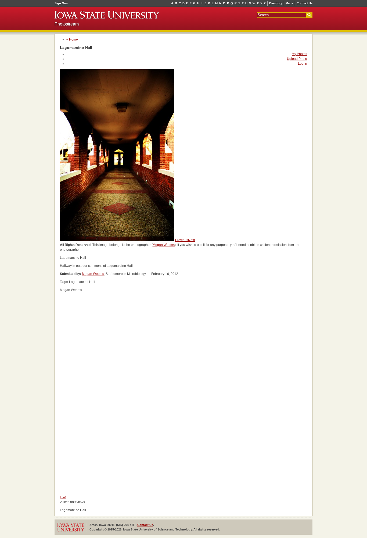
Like (63, 497)
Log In (302, 64)
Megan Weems (164, 245)
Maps (289, 3)
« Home (72, 39)
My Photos (299, 54)
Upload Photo (297, 59)
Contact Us (304, 3)
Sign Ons (61, 3)
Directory (275, 3)
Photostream (67, 24)
